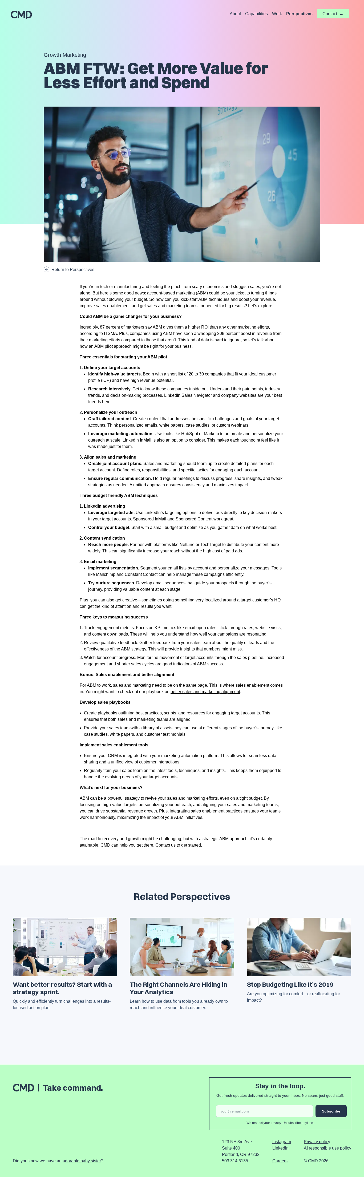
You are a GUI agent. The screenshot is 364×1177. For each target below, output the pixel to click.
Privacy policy (317, 1141)
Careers (280, 1161)
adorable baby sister (82, 1161)
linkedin (280, 1148)
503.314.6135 (235, 1161)
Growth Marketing (65, 55)
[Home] (21, 15)
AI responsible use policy (327, 1148)
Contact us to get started (178, 845)
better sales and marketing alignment (205, 691)
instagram (281, 1141)
